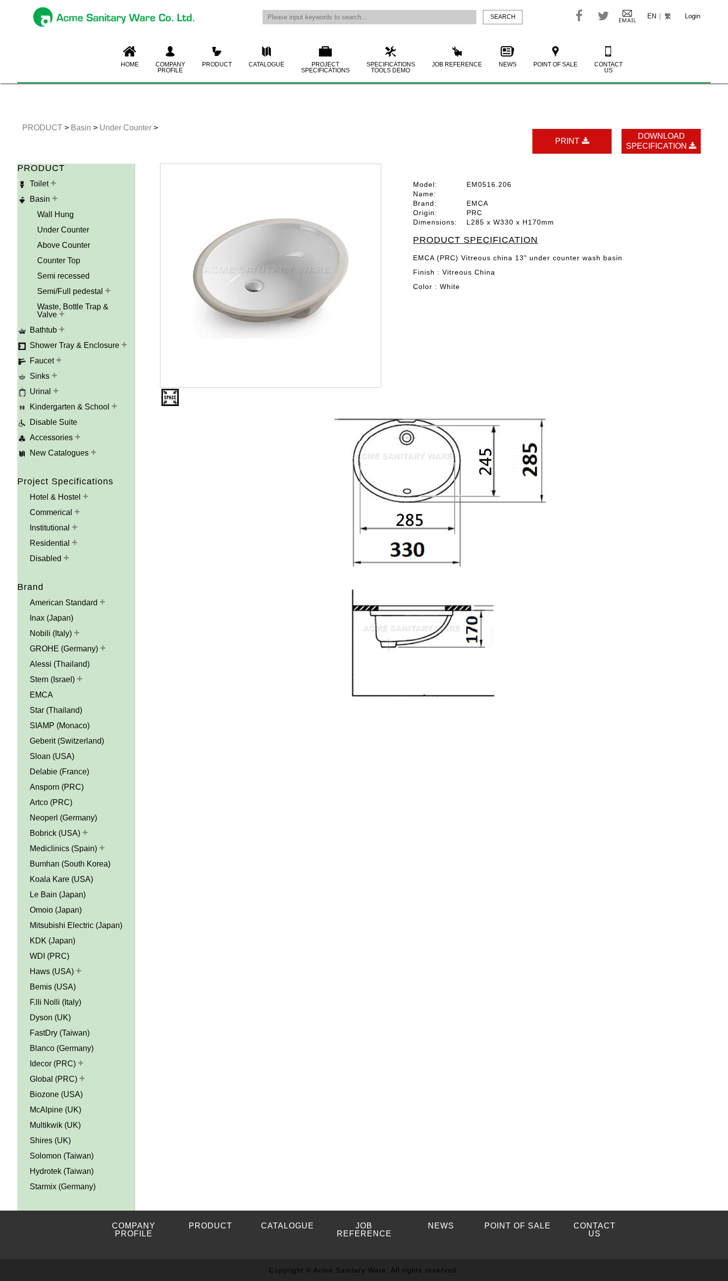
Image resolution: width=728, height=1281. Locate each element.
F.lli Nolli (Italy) (55, 1002)
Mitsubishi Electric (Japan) (76, 925)
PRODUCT (217, 64)
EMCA (41, 695)
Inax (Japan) (51, 618)
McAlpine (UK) (55, 1110)
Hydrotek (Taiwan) (62, 1171)
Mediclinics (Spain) (64, 848)
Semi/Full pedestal (71, 291)
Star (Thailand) (56, 710)
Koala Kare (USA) (61, 879)
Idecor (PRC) (54, 1063)
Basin (82, 127)
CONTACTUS (608, 67)
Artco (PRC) (51, 802)
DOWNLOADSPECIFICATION (657, 141)
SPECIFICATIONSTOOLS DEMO (390, 67)
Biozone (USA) (56, 1094)
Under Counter (127, 127)
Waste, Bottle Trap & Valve (72, 310)
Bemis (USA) (53, 987)
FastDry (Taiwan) (60, 1033)
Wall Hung (55, 214)
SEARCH (503, 16)
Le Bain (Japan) (58, 894)
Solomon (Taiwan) (62, 1156)
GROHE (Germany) (65, 648)
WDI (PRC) (49, 956)
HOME (130, 64)
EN (651, 16)
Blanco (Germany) (62, 1048)
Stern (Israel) (53, 679)
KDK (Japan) (52, 940)
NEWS (508, 64)
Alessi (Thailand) (60, 664)
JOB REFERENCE (457, 64)
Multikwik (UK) (55, 1125)
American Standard (65, 602)
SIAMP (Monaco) (60, 725)
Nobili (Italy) (52, 633)
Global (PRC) (54, 1079)
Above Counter (63, 245)
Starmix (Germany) (63, 1186)
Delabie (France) (59, 771)
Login (692, 16)
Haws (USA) (53, 971)
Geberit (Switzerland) (67, 741)
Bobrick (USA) (56, 833)
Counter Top (58, 260)
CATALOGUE (266, 64)
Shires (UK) (50, 1140)
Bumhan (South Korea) (70, 864)
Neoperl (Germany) (63, 818)
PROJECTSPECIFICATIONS (325, 67)
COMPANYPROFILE (170, 67)
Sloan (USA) (52, 756)
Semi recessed (63, 276)
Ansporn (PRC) (57, 787)
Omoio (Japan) (56, 910)
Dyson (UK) (50, 1017)
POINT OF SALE (555, 64)
